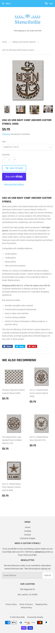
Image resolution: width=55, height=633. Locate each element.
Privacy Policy (11, 604)
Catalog (27, 531)
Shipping (6, 134)
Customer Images (27, 538)
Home (4, 42)
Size (4, 141)
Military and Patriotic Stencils (24, 42)
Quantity (6, 154)
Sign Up (47, 575)
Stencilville (20, 617)
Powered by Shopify (35, 617)
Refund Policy (26, 608)
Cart (51, 3)
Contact (27, 535)
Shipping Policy (41, 604)
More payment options (14, 184)
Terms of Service (26, 604)
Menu (8, 3)
